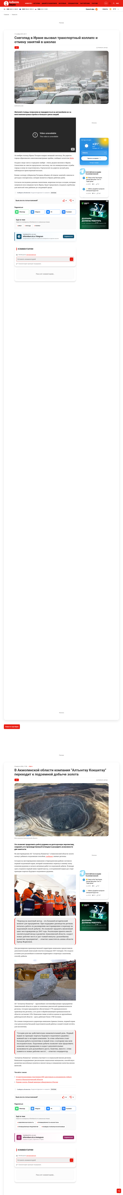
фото (31, 766)
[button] (111, 9)
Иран (20, 225)
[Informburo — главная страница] (12, 3)
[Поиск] (109, 3)
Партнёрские (85, 3)
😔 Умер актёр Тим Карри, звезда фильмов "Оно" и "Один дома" (94, 179)
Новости (28, 3)
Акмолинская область (26, 1122)
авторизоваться (31, 255)
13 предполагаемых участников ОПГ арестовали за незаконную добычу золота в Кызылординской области (44, 1078)
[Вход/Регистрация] (113, 3)
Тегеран (37, 225)
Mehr (72, 158)
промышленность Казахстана (48, 1122)
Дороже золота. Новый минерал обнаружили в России (37, 1082)
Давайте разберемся (49, 3)
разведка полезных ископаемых (53, 1126)
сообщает (49, 856)
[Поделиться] (119, 1191)
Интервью (62, 3)
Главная (6, 14)
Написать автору (103, 47)
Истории (36, 3)
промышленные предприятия (28, 1126)
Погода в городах (94, 162)
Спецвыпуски (73, 3)
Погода (28, 225)
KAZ (117, 3)
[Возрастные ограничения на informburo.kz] (106, 3)
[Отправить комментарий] (71, 259)
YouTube (95, 3)
